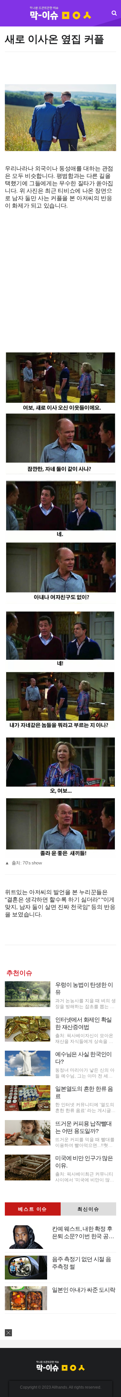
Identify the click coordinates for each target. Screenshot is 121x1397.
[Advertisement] (60, 71)
